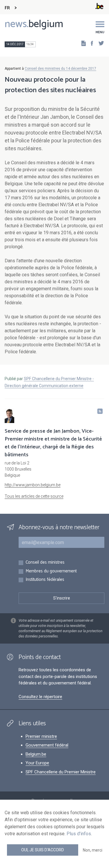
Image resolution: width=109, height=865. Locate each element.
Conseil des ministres (45, 562)
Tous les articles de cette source (34, 496)
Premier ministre (41, 736)
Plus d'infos (79, 833)
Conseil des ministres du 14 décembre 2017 (60, 69)
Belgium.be (36, 754)
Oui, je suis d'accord (42, 849)
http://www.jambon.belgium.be (32, 485)
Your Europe (37, 763)
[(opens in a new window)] (90, 43)
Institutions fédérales (45, 579)
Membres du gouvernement (51, 571)
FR (7, 8)
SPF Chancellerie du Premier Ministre (61, 772)
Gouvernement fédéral (47, 745)
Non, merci (92, 850)
